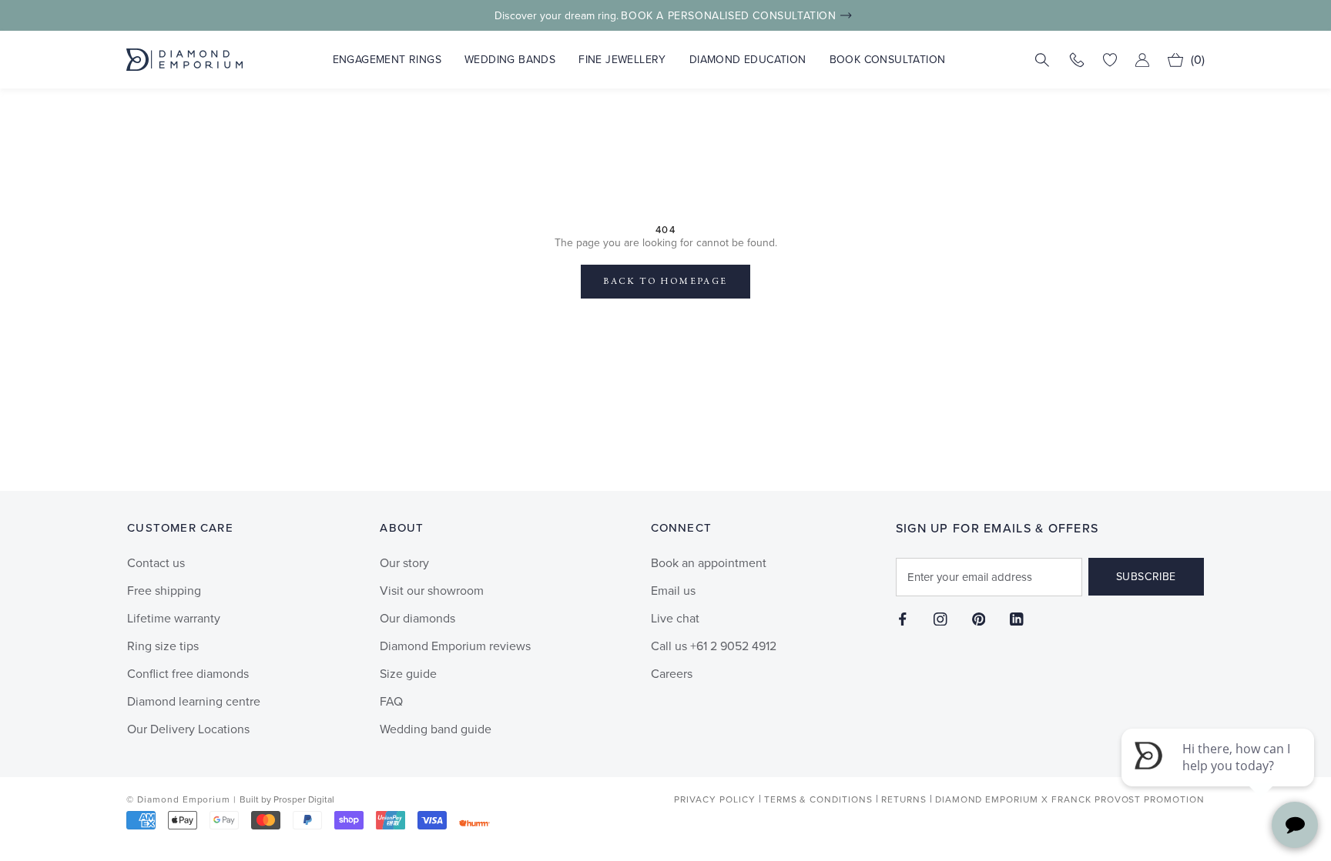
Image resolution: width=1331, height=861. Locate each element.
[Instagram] (940, 619)
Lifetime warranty (173, 618)
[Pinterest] (979, 619)
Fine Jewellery (622, 60)
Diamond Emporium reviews (455, 646)
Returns (904, 799)
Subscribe (1146, 577)
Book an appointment (708, 563)
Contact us (156, 563)
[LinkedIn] (1017, 619)
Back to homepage (665, 281)
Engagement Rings (387, 60)
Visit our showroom (432, 590)
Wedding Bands (509, 60)
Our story (404, 563)
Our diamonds (417, 618)
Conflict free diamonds (188, 673)
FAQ (391, 701)
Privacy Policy (714, 799)
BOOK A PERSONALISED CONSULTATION (728, 15)
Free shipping (164, 590)
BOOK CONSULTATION (888, 60)
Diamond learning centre (193, 701)
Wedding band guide (435, 729)
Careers (671, 673)
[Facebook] (903, 619)
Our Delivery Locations (188, 729)
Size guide (408, 673)
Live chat (675, 618)
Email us (673, 590)
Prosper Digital (303, 799)
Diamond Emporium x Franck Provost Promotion (1070, 799)
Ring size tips (163, 646)
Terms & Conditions (818, 799)
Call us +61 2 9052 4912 (713, 646)
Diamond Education (747, 60)
